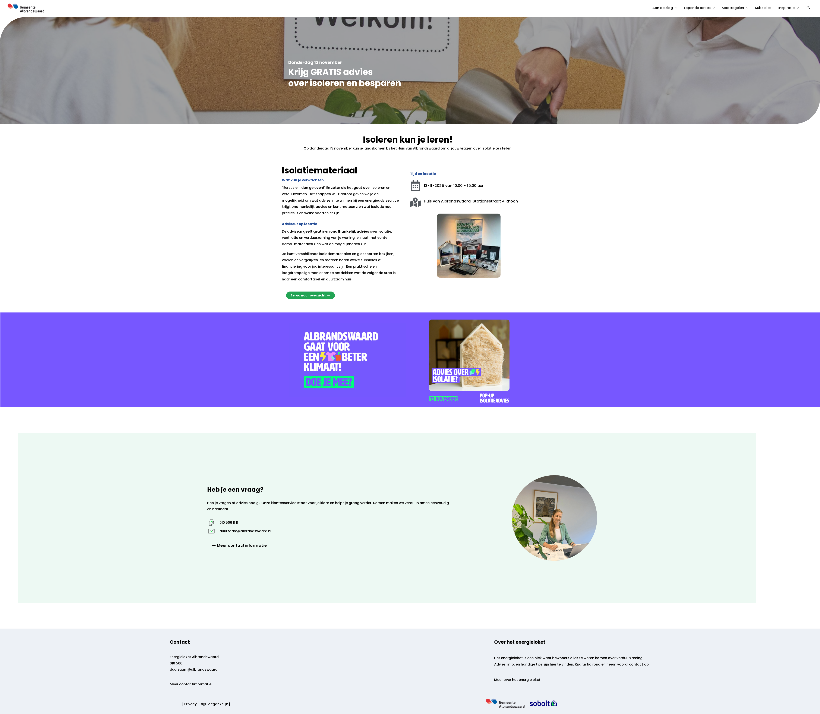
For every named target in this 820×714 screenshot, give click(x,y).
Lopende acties (697, 7)
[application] (675, 7)
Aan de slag (662, 7)
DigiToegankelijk (214, 704)
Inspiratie (786, 7)
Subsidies (763, 7)
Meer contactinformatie (190, 684)
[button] (808, 8)
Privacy (190, 704)
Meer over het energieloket (517, 679)
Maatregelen (733, 7)
